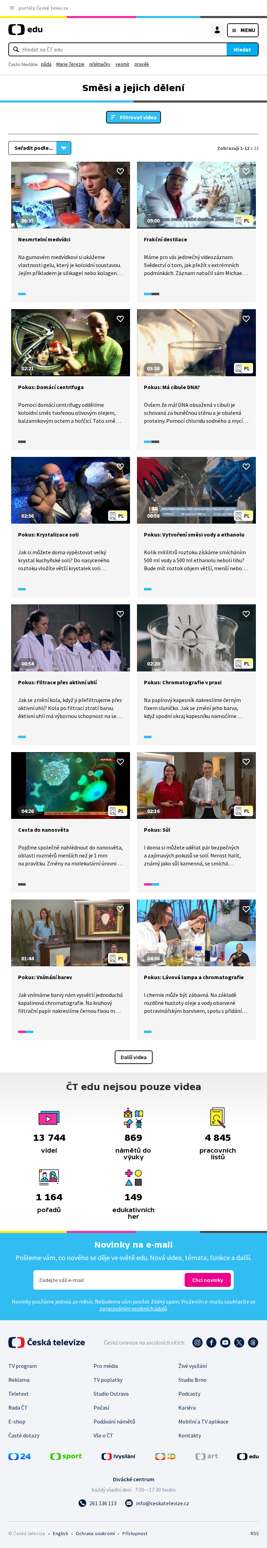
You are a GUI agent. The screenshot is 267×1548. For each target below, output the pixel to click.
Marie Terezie (70, 64)
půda (46, 64)
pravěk (142, 64)
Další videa (134, 1057)
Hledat (242, 49)
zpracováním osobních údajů (133, 1308)
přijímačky (100, 64)
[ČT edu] (25, 32)
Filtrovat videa (138, 117)
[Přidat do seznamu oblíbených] (120, 171)
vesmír (122, 64)
